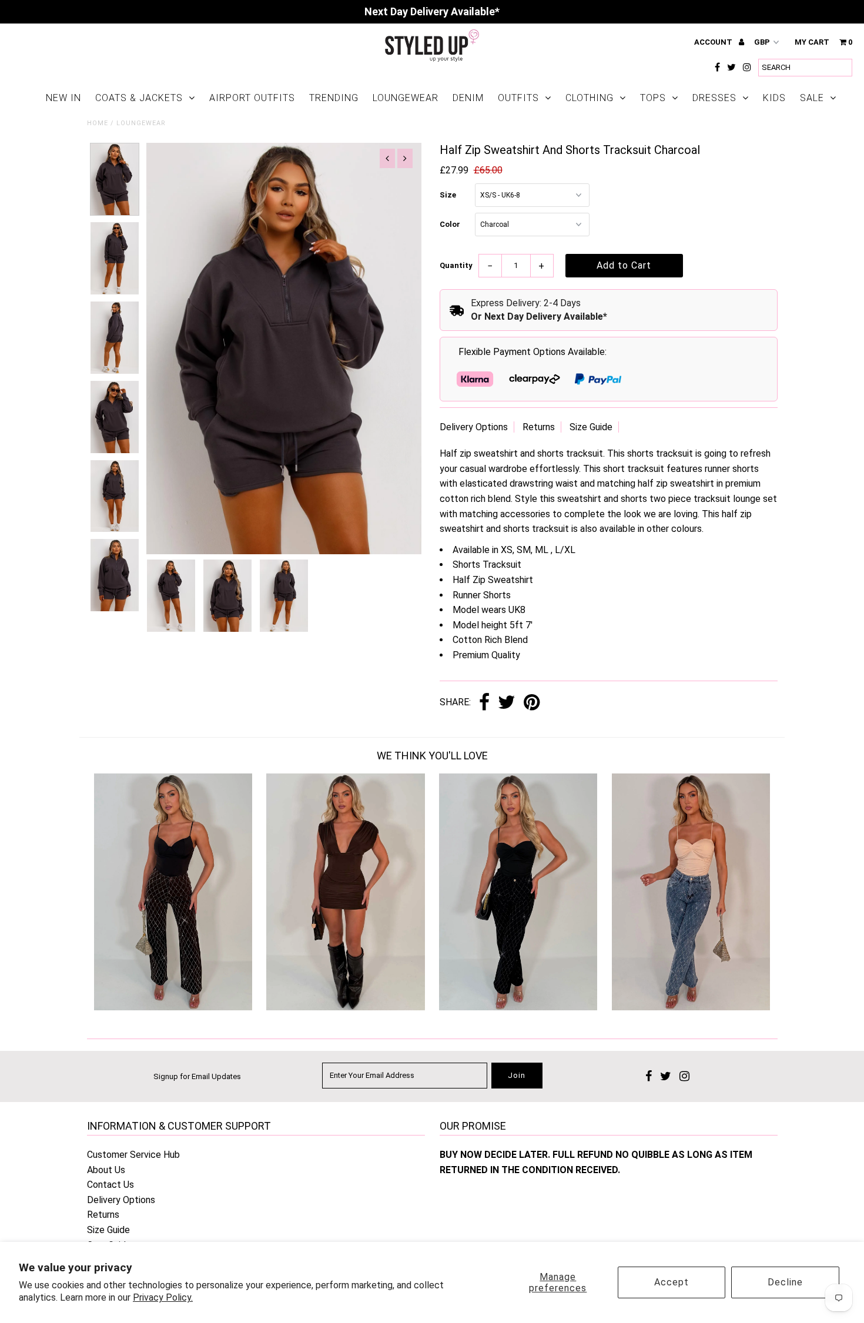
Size (448, 194)
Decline (785, 1282)
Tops (653, 97)
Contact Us (110, 1184)
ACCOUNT (714, 42)
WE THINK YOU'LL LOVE (432, 755)
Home (97, 123)
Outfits (518, 97)
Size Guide (591, 427)
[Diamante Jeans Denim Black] (518, 1007)
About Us (106, 1169)
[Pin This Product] (532, 703)
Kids (774, 97)
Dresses (714, 97)
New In (63, 97)
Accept (671, 1282)
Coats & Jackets (139, 97)
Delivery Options (474, 427)
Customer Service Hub (133, 1154)
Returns (539, 427)
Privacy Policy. (163, 1297)
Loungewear (405, 97)
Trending (334, 97)
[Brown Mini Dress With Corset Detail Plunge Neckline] (345, 1007)
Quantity (456, 265)
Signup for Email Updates (197, 1076)
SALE (812, 97)
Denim (468, 97)
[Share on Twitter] (506, 703)
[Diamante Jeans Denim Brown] (173, 1007)
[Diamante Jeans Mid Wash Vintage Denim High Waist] (691, 1007)
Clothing (589, 97)
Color (450, 224)
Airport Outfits (252, 97)
